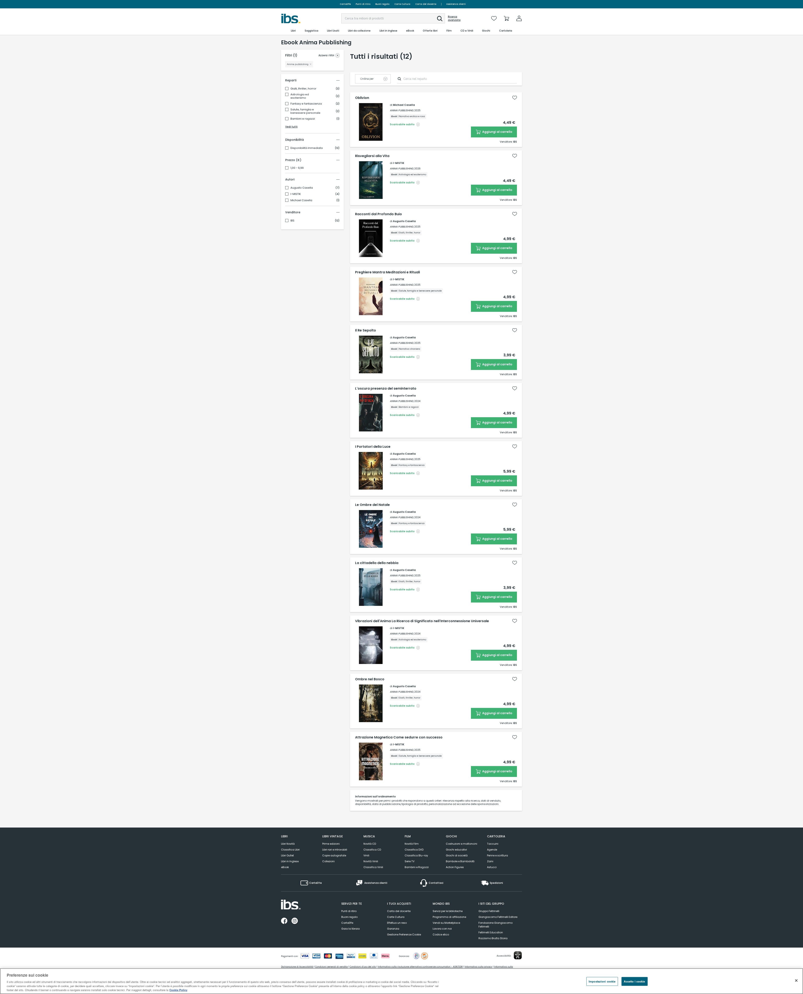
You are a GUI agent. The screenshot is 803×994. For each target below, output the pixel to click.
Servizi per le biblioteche (448, 911)
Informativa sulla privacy (478, 966)
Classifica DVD (414, 849)
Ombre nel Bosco (369, 679)
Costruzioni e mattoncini (461, 844)
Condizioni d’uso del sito (363, 966)
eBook (285, 867)
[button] (440, 18)
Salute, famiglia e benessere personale (305, 111)
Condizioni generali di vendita (331, 966)
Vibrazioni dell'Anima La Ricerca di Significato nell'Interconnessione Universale (422, 621)
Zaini (490, 861)
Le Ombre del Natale (372, 505)
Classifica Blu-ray (416, 855)
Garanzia (393, 928)
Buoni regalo (382, 4)
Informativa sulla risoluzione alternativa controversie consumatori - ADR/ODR (420, 966)
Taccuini (492, 844)
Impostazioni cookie (602, 981)
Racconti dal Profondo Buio (378, 214)
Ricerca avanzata (454, 18)
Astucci (492, 867)
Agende (492, 849)
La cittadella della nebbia (376, 563)
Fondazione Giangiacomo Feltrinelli (495, 924)
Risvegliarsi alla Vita (372, 156)
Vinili (366, 855)
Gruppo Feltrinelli (488, 911)
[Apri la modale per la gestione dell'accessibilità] (518, 955)
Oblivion (362, 98)
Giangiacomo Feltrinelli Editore (497, 917)
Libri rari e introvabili (334, 849)
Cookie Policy (178, 990)
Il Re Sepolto (365, 330)
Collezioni (328, 861)
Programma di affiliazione (449, 917)
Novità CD (369, 844)
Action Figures (455, 867)
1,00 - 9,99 (297, 168)
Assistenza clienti (456, 4)
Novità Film (412, 844)
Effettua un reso (397, 923)
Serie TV (409, 861)
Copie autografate (334, 855)
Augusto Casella (301, 187)
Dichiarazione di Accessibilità (297, 966)
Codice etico (441, 934)
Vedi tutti (291, 126)
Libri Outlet (287, 855)
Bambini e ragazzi (302, 118)
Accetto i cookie (634, 981)
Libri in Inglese (290, 861)
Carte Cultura (402, 4)
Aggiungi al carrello (497, 132)
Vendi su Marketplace (446, 923)
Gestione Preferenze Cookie (404, 934)
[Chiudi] (796, 980)
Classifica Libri (290, 849)
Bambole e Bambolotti (460, 861)
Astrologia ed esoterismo (299, 96)
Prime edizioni (331, 844)
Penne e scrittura (497, 855)
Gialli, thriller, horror (303, 88)
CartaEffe (345, 4)
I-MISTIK (295, 194)
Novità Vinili (370, 861)
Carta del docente (425, 4)
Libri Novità (288, 844)
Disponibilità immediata (306, 148)
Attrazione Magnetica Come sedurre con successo (398, 737)
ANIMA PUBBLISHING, (402, 110)
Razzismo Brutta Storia (493, 938)
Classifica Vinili (373, 867)
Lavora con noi (442, 928)
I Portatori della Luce (372, 446)
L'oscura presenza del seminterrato (385, 388)
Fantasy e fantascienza (306, 103)
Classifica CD (372, 849)
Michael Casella (301, 200)
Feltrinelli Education (490, 932)
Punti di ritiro (363, 4)
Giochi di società (457, 855)
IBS (292, 220)
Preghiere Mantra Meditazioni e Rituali (387, 272)
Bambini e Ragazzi (417, 867)
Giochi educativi (456, 849)
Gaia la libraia (350, 928)
